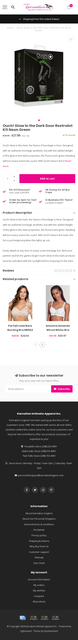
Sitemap (39, 557)
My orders (39, 585)
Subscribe (63, 389)
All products (39, 601)
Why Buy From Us (39, 546)
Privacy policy (39, 535)
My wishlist (39, 590)
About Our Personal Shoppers (39, 518)
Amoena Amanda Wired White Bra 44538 (58, 330)
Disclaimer (39, 529)
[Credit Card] (22, 618)
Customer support (39, 552)
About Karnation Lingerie (39, 513)
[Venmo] (55, 618)
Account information (39, 579)
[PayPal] (44, 618)
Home (10, 27)
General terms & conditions (39, 524)
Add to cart (47, 178)
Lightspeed (26, 631)
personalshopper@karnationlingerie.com (40, 475)
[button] (39, 120)
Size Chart (39, 563)
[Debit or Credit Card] (33, 618)
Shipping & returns (39, 541)
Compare (39, 596)
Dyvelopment (51, 631)
